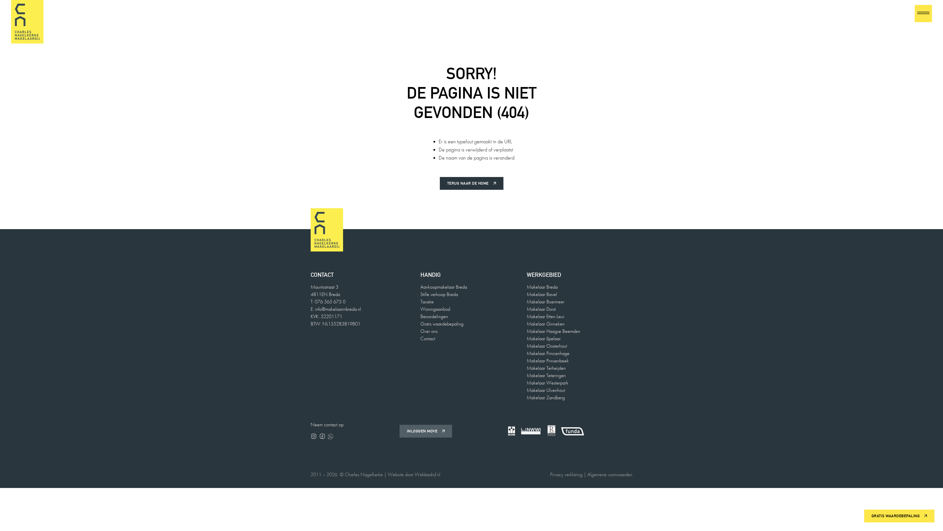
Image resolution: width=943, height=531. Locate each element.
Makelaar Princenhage (548, 353)
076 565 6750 (893, 13)
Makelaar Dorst (541, 309)
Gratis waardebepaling (441, 324)
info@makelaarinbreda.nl (338, 309)
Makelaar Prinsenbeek (548, 360)
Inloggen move (422, 431)
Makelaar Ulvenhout (546, 390)
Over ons (429, 331)
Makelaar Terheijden (546, 368)
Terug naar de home (468, 183)
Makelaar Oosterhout (547, 346)
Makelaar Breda (542, 287)
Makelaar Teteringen (546, 375)
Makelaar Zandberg (546, 397)
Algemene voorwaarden (609, 474)
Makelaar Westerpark (547, 383)
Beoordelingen (434, 316)
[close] (923, 13)
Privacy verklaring (566, 474)
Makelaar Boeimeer (545, 301)
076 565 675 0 (330, 301)
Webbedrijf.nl (427, 474)
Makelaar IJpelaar (544, 338)
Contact (427, 338)
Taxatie (427, 301)
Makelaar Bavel (542, 294)
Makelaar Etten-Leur (545, 316)
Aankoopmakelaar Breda (443, 287)
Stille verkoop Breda (439, 294)
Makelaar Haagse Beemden (553, 331)
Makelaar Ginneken (546, 324)
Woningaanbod (435, 309)
